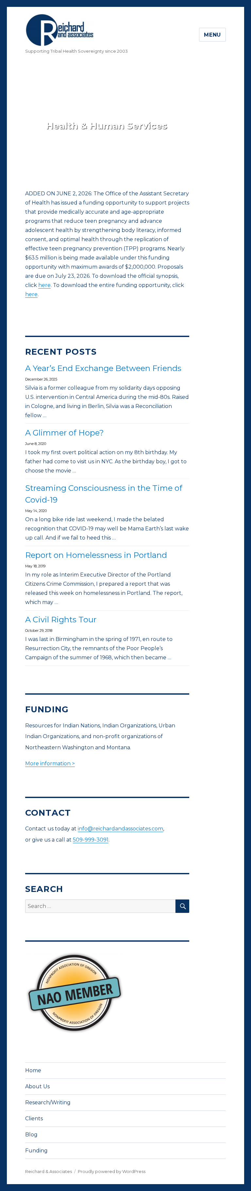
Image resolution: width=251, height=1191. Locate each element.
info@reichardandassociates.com (120, 829)
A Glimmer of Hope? (64, 432)
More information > (50, 763)
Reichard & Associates (48, 1171)
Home (33, 1070)
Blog (31, 1134)
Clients (34, 1118)
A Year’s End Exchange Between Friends (103, 368)
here (44, 285)
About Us (37, 1086)
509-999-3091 (91, 840)
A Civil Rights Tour (60, 619)
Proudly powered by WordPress (111, 1171)
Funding (36, 1150)
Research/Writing (48, 1102)
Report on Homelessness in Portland (96, 555)
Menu (212, 35)
